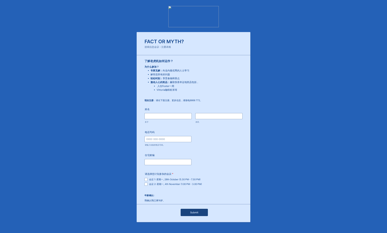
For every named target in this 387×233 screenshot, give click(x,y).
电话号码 (149, 132)
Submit (194, 212)
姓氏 (197, 122)
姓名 (147, 109)
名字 (146, 122)
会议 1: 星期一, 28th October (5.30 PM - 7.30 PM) (174, 179)
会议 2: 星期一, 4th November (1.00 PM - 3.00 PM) (175, 184)
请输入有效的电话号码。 (155, 145)
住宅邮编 (149, 155)
